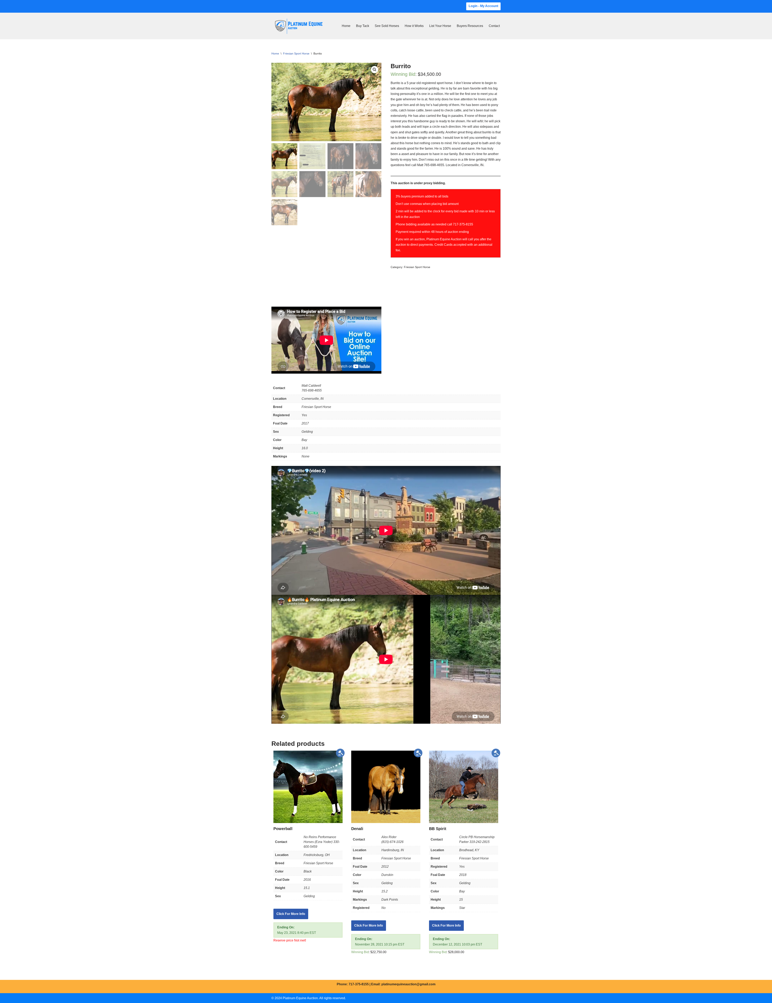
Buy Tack (362, 26)
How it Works (414, 26)
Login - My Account (483, 6)
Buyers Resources (470, 26)
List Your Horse (440, 26)
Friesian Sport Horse (296, 53)
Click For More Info (290, 914)
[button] (374, 69)
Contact (494, 26)
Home (346, 26)
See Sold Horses (387, 26)
